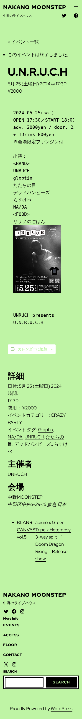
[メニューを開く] (76, 7)
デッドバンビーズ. (33, 444)
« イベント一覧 (23, 42)
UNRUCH (34, 437)
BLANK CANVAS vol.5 (26, 529)
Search (61, 682)
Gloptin (45, 430)
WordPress (61, 709)
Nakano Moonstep (34, 7)
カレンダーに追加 (32, 349)
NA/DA (15, 437)
